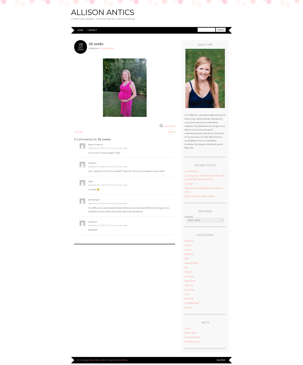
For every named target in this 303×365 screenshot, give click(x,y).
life (186, 267)
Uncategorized (107, 48)
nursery (79, 131)
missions (189, 285)
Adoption (189, 241)
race (187, 294)
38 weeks (96, 44)
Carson (188, 245)
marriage (189, 276)
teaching (189, 298)
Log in (187, 328)
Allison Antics (102, 12)
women (188, 307)
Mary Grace (190, 281)
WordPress (122, 360)
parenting (189, 289)
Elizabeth (189, 254)
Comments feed (192, 337)
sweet (171, 131)
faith (187, 258)
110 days (189, 183)
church (188, 249)
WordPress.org (192, 341)
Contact (92, 30)
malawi (188, 272)
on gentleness (192, 171)
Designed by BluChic (221, 360)
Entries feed (190, 333)
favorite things (191, 263)
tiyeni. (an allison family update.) (200, 196)
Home (80, 30)
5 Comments (169, 126)
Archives (189, 216)
